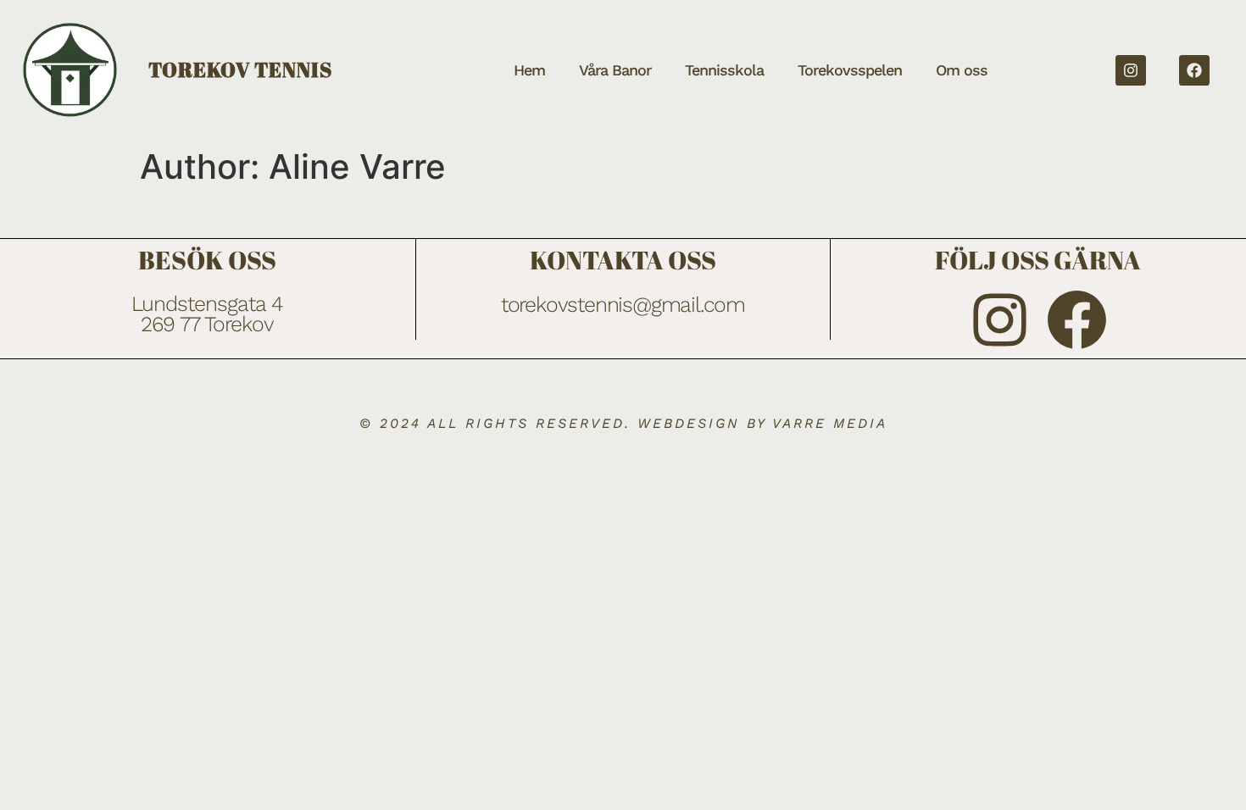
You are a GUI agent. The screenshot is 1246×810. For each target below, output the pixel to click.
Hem (529, 70)
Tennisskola (724, 70)
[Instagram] (1130, 70)
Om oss (961, 70)
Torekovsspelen (850, 70)
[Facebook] (1194, 70)
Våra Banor (615, 70)
